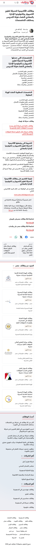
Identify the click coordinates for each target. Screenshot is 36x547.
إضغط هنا (30, 223)
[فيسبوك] (26, 237)
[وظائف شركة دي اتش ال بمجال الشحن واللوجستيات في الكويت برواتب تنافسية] (18, 437)
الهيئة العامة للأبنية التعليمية (23, 284)
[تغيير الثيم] (16, 2)
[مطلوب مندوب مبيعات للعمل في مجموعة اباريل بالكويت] (18, 450)
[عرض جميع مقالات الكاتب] (31, 31)
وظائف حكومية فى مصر (21, 282)
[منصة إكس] (21, 237)
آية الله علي (18, 29)
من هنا (11, 210)
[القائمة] (4, 2)
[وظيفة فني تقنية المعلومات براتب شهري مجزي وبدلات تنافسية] (18, 443)
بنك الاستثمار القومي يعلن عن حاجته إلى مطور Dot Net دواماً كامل (27, 250)
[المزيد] (10, 237)
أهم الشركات (29, 456)
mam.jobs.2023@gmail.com (24, 195)
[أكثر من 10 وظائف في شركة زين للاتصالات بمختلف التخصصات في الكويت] (18, 423)
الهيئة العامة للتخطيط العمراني (24, 384)
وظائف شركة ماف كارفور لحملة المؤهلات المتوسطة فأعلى (10, 249)
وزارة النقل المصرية (25, 405)
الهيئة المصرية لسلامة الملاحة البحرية (24, 309)
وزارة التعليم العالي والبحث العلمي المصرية (25, 359)
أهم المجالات (29, 484)
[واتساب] (15, 237)
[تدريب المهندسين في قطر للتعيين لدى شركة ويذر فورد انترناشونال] (18, 430)
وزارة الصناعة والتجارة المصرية (23, 334)
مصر (17, 266)
